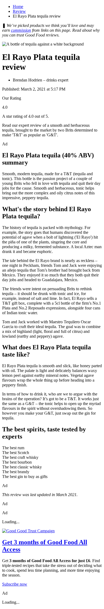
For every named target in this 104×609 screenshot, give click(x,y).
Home (18, 6)
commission (21, 30)
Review (19, 11)
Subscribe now (14, 584)
